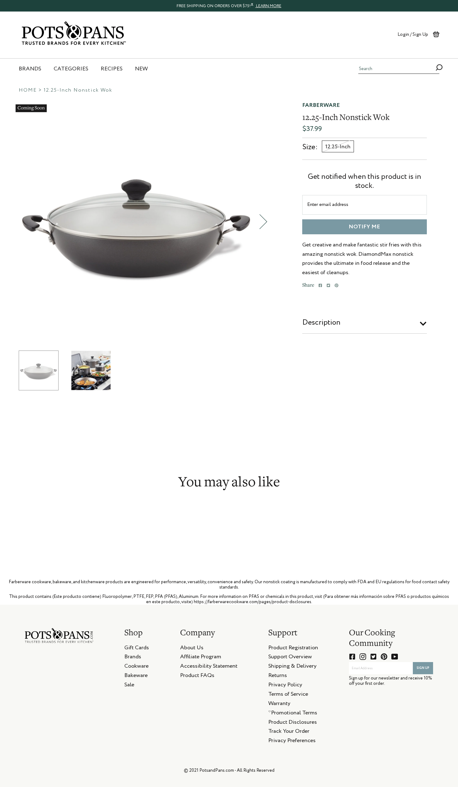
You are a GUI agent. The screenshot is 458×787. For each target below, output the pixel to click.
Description (321, 322)
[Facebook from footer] (352, 656)
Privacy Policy (285, 686)
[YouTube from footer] (394, 656)
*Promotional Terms (292, 714)
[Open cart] (436, 34)
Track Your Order (288, 732)
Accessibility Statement (208, 667)
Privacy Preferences (292, 741)
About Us (191, 649)
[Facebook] (320, 285)
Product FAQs (197, 676)
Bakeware (136, 676)
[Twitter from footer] (373, 656)
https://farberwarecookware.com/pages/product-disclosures (252, 602)
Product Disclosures (292, 723)
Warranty (279, 704)
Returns (277, 676)
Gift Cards (136, 649)
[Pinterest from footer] (384, 656)
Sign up (423, 668)
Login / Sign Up (413, 34)
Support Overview (290, 658)
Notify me (364, 227)
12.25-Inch (338, 147)
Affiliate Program (200, 658)
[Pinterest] (336, 285)
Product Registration (293, 649)
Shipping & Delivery (292, 667)
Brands (132, 658)
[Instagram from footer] (363, 656)
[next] (263, 222)
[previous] (11, 222)
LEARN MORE (268, 6)
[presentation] (229, 5)
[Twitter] (328, 285)
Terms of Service (288, 695)
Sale (129, 686)
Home (28, 90)
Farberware (321, 105)
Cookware (136, 667)
